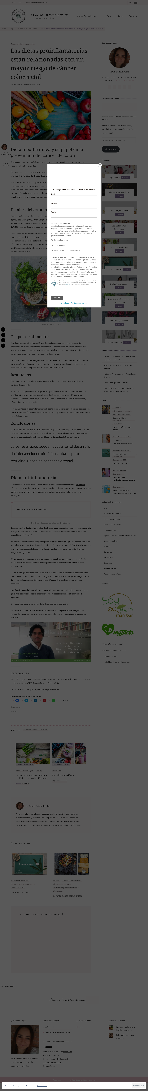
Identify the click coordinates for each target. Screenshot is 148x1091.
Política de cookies (42, 1086)
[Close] (100, 165)
